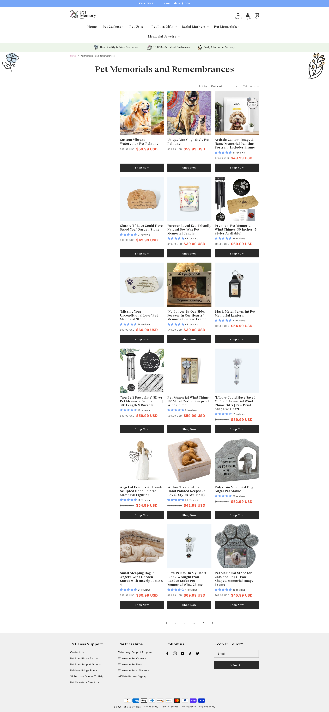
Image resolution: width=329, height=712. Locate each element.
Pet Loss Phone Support (85, 658)
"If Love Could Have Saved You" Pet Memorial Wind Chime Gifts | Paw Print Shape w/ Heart (235, 403)
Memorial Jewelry (162, 36)
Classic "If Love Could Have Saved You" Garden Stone (141, 227)
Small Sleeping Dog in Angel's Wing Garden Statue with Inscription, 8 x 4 (141, 578)
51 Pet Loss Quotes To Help (87, 676)
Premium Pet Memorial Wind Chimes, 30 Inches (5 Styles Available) (236, 229)
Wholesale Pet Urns (130, 664)
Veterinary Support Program (135, 652)
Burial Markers (194, 26)
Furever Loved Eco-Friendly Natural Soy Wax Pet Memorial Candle (189, 229)
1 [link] (166, 622)
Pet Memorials (225, 26)
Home (73, 56)
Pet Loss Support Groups (85, 664)
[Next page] (212, 623)
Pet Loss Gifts (162, 26)
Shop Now (142, 167)
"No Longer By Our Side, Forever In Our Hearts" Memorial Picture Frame (186, 315)
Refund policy (151, 706)
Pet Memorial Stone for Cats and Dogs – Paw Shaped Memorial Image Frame (234, 578)
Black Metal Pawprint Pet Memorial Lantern (235, 313)
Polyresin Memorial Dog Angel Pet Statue (234, 489)
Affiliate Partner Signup (132, 676)
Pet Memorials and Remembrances (98, 56)
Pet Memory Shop (132, 707)
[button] (113, 27)
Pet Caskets (112, 26)
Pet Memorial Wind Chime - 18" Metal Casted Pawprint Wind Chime (189, 401)
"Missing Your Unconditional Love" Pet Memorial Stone (139, 315)
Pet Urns (136, 26)
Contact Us (77, 652)
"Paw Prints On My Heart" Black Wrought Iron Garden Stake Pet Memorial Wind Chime (187, 578)
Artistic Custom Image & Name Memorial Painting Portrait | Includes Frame (235, 143)
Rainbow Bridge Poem (83, 670)
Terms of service (170, 706)
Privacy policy (189, 706)
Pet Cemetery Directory (84, 682)
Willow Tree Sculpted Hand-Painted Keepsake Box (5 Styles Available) (186, 491)
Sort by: (203, 86)
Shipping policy (207, 706)
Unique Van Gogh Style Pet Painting (188, 141)
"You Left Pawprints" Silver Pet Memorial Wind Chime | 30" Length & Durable (141, 401)
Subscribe (236, 665)
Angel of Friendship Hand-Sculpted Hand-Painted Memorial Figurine (141, 491)
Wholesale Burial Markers (133, 670)
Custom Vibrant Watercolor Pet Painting (139, 141)
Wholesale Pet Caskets (132, 658)
